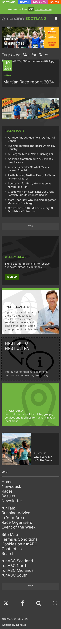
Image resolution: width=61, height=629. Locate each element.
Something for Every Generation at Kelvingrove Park (29, 185)
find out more (43, 9)
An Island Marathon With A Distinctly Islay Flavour (30, 160)
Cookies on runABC (19, 544)
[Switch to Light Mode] (55, 603)
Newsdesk (11, 486)
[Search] (39, 603)
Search (8, 553)
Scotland (8, 2)
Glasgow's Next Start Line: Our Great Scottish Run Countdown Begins (31, 193)
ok (31, 9)
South (54, 2)
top (30, 226)
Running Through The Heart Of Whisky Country (31, 147)
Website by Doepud (14, 624)
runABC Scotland (17, 561)
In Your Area (13, 517)
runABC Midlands (18, 570)
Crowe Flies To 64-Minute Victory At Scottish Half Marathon (30, 209)
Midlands (39, 2)
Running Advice (16, 512)
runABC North (14, 565)
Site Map (10, 534)
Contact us (12, 548)
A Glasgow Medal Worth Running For (30, 154)
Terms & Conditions (20, 539)
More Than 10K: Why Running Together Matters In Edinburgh (32, 201)
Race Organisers (17, 522)
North (24, 2)
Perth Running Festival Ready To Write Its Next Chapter (31, 177)
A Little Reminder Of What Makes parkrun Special (28, 168)
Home (7, 481)
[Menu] (56, 18)
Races (7, 491)
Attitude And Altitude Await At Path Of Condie (31, 139)
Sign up (12, 276)
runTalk (8, 508)
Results (8, 496)
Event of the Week (18, 527)
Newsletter (12, 500)
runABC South (14, 575)
